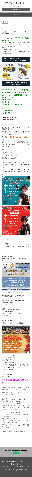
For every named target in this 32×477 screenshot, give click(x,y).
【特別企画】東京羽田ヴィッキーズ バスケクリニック (16, 259)
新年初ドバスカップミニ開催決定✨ (14, 323)
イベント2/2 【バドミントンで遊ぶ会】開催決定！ (14, 32)
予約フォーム (10, 117)
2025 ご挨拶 (6, 377)
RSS (16, 470)
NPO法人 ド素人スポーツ (16, 3)
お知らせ (5, 22)
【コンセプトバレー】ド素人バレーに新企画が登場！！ (16, 128)
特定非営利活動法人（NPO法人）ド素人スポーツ (15, 466)
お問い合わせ (16, 9)
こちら (9, 150)
